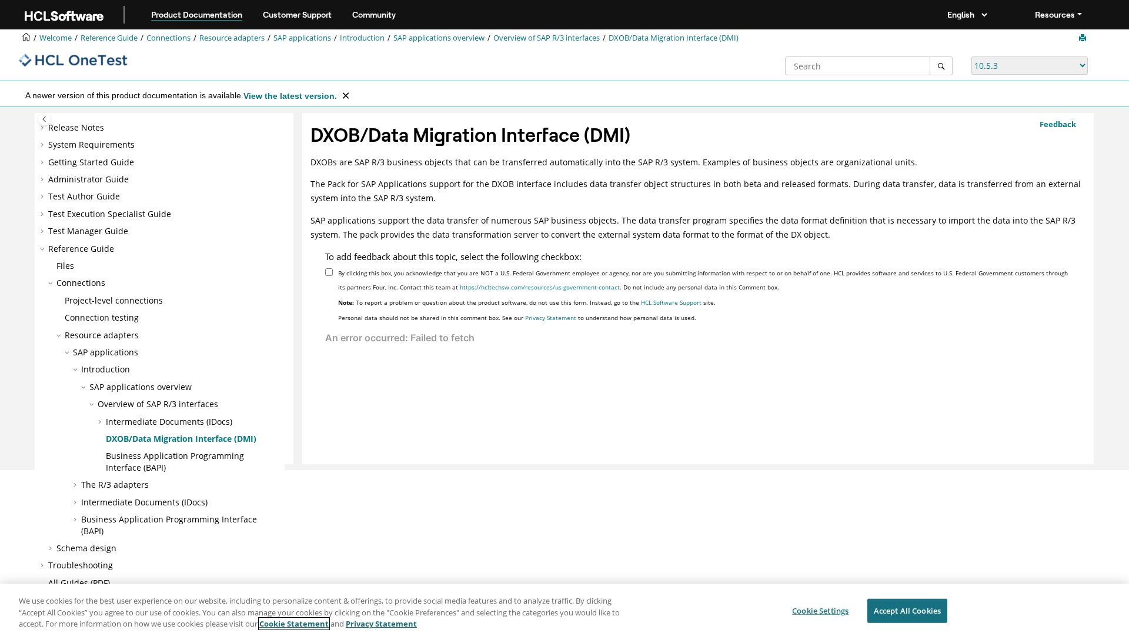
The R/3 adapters (115, 484)
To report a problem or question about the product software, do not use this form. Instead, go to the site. (527, 302)
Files (65, 265)
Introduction (362, 38)
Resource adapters (232, 38)
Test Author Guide (84, 196)
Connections (168, 38)
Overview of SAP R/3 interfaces (546, 38)
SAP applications (302, 38)
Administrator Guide (88, 179)
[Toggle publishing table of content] (44, 119)
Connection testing (102, 317)
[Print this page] (1084, 38)
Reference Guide (109, 38)
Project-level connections (114, 300)
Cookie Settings (820, 610)
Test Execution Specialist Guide (109, 213)
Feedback (1058, 124)
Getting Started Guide (91, 162)
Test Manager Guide (88, 231)
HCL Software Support (671, 302)
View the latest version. (290, 96)
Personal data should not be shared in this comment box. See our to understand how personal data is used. (517, 318)
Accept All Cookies (907, 610)
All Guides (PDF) (79, 582)
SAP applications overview (439, 38)
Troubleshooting (80, 565)
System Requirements (91, 144)
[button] (43, 128)
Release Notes (76, 127)
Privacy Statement (550, 318)
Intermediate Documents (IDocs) (169, 421)
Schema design (86, 548)
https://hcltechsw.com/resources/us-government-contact (540, 287)
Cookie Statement (294, 623)
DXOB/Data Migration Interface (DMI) (674, 38)
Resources (1055, 14)
